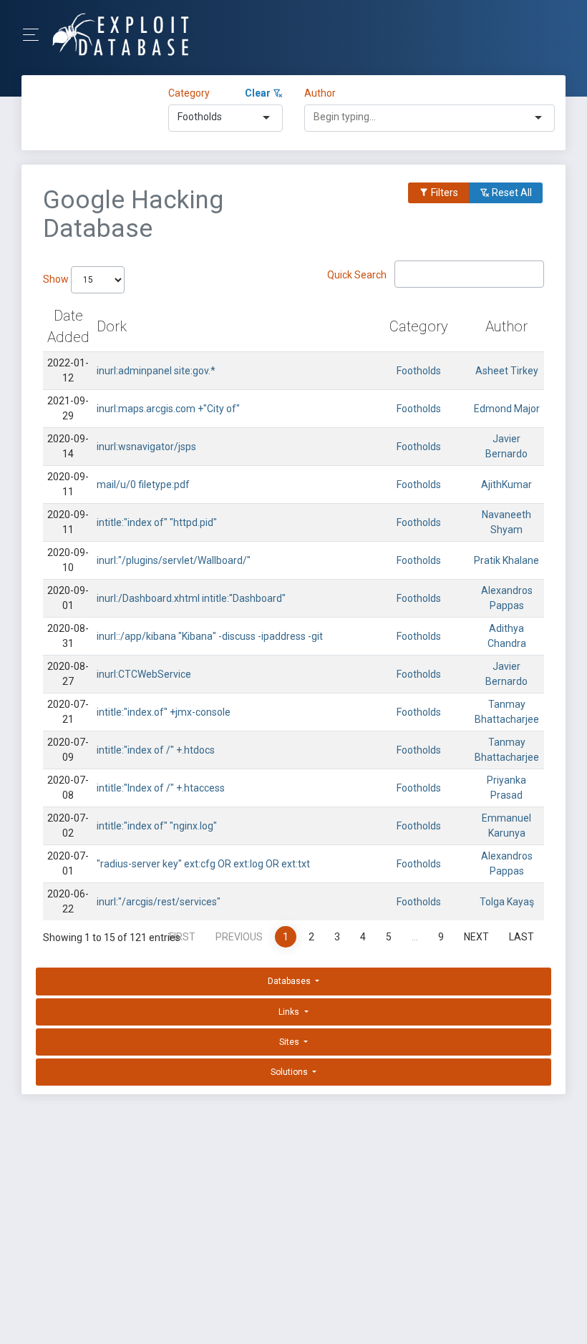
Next (476, 937)
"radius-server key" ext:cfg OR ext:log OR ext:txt (203, 864)
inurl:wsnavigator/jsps (146, 446)
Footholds (419, 370)
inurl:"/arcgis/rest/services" (158, 901)
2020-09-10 (68, 560)
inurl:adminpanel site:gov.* (156, 370)
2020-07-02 (68, 825)
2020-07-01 (68, 863)
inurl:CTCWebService (144, 674)
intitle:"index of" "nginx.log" (157, 826)
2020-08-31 (68, 636)
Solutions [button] (290, 1072)
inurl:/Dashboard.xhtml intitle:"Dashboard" (191, 598)
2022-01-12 (68, 370)
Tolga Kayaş (507, 901)
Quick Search (358, 274)
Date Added (68, 326)
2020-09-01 (68, 598)
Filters (443, 192)
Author (320, 93)
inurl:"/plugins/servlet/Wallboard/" (174, 560)
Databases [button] (290, 981)
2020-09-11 (68, 484)
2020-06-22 (68, 901)
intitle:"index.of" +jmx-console (164, 712)
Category (189, 93)
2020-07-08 (68, 787)
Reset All (511, 192)
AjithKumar (506, 484)
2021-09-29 (68, 408)
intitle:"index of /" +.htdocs (156, 750)
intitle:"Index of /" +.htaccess (161, 788)
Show (57, 279)
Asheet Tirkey (506, 370)
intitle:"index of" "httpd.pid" (157, 522)
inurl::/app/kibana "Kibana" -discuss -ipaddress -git (210, 636)
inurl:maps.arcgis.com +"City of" (168, 408)
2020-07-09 (68, 749)
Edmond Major (507, 408)
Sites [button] (290, 1042)
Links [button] (289, 1012)
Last (521, 937)
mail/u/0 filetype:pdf (143, 484)
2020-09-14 (68, 446)
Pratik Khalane (506, 560)
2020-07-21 (68, 711)
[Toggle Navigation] (35, 34)
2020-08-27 (68, 674)
